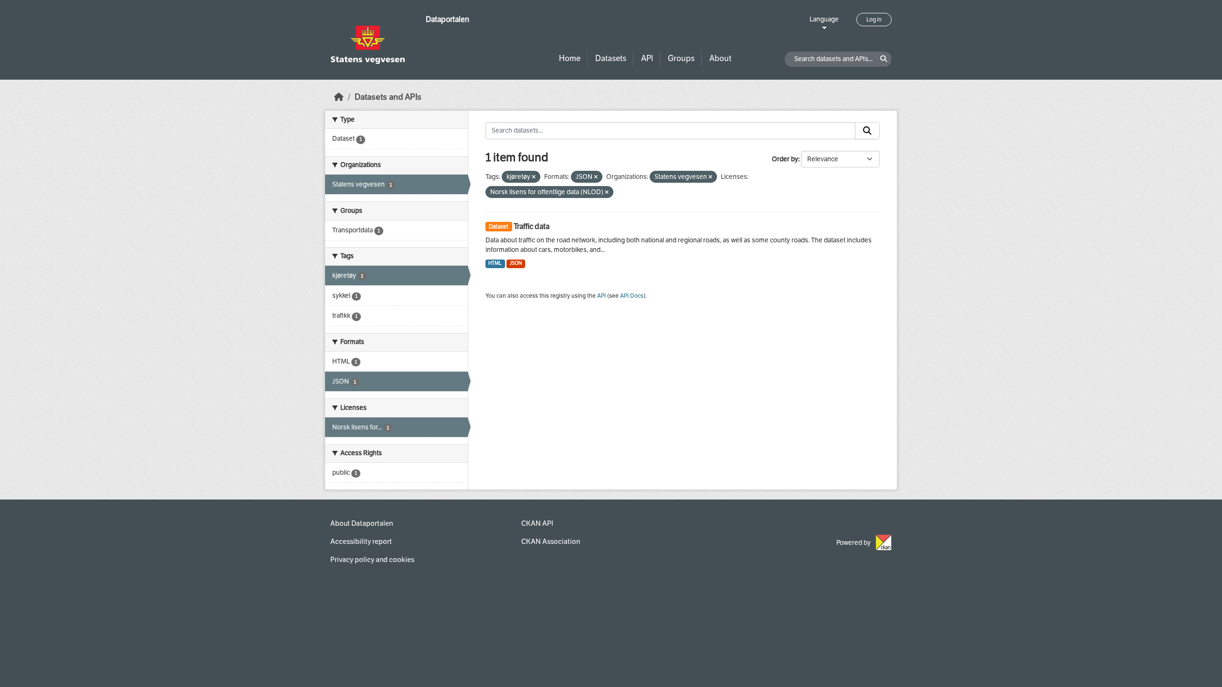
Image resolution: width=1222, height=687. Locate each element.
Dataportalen (447, 19)
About (720, 58)
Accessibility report (361, 541)
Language (824, 19)
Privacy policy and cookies (372, 559)
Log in (874, 19)
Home (569, 58)
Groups (681, 58)
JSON (516, 263)
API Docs (631, 295)
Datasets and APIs (388, 97)
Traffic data (531, 226)
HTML (495, 263)
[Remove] (534, 177)
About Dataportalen (361, 523)
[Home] (339, 97)
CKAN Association (550, 541)
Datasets (610, 58)
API (647, 58)
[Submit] (867, 130)
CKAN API (537, 523)
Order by (785, 159)
